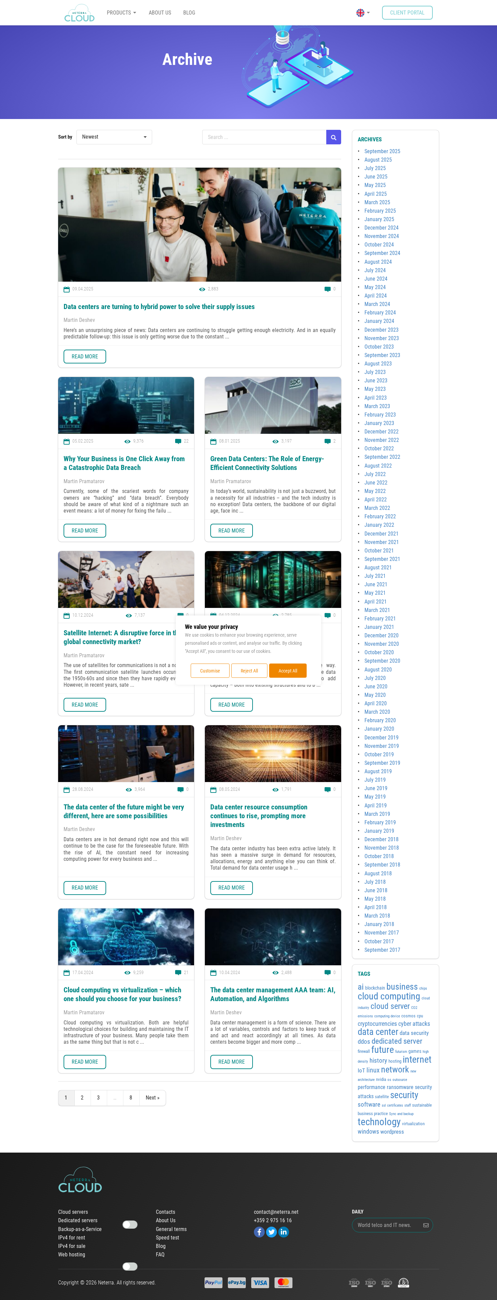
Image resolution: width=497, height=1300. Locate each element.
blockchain (375, 988)
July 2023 (375, 372)
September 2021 (382, 559)
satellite (382, 1096)
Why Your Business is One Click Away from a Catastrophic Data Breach (124, 463)
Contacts (165, 1212)
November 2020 (381, 644)
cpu (420, 1015)
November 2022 (381, 440)
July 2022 (375, 474)
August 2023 (378, 363)
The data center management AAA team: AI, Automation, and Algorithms (272, 994)
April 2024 (375, 295)
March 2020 (377, 712)
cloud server (390, 1006)
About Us (160, 12)
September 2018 (382, 864)
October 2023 (379, 347)
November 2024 (381, 236)
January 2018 (379, 924)
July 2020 (375, 678)
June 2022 (375, 482)
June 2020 (375, 686)
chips (423, 988)
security (404, 1095)
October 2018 (379, 856)
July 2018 (375, 882)
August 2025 (378, 160)
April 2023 (375, 398)
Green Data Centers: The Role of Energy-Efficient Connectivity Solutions (267, 463)
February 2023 (380, 414)
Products (119, 12)
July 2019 (375, 780)
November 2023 (381, 338)
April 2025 (375, 194)
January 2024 (379, 321)
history (378, 1060)
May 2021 (375, 593)
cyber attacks (414, 1023)
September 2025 (382, 151)
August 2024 (378, 262)
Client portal (407, 12)
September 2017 (382, 950)
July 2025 (375, 168)
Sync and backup (401, 1114)
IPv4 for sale (72, 1246)
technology (379, 1122)
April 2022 (375, 499)
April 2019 (375, 805)
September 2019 (382, 763)
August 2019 (378, 771)
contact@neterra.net (276, 1212)
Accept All (288, 670)
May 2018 (375, 899)
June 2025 (375, 176)
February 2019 (380, 822)
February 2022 (380, 516)
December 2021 (381, 533)
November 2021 (381, 542)
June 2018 (375, 890)
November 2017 (381, 932)
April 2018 (375, 907)
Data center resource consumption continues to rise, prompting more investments (258, 816)
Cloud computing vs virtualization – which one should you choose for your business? (122, 994)
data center (378, 1031)
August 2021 (378, 567)
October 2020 (379, 652)
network (395, 1069)
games (414, 1051)
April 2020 (375, 703)
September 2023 (382, 355)
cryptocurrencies (377, 1023)
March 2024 (377, 304)
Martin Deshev (79, 320)
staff (407, 1105)
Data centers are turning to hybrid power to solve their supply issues (160, 307)
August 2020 (378, 669)
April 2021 (375, 601)
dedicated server (397, 1041)
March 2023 (377, 406)
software (369, 1104)
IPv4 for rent (71, 1237)
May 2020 (375, 695)
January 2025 (379, 219)
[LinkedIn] (283, 1231)
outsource (400, 1080)
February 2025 (380, 211)
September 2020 (382, 661)
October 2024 (379, 244)
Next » (153, 1097)
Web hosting (71, 1254)
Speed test (167, 1237)
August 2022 (378, 466)
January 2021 (379, 627)
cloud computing (389, 996)
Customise (210, 670)
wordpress (392, 1131)
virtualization (413, 1123)
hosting (394, 1061)
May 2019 (375, 797)
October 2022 (379, 448)
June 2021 (375, 584)
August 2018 (378, 873)
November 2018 (381, 848)
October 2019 (379, 754)
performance (371, 1087)
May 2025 (375, 185)
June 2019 (375, 788)
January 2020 (379, 729)
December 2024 (381, 227)
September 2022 (382, 457)
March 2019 (377, 814)
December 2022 (381, 431)
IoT (361, 1070)
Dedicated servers (77, 1220)
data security (414, 1033)
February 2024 (380, 312)
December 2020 (381, 635)
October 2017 (379, 941)
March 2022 (377, 508)
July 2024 (375, 270)
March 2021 (377, 610)
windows (368, 1131)
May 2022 (375, 491)
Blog (189, 12)
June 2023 (375, 380)
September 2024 (382, 253)
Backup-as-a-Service (80, 1229)
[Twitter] (271, 1231)
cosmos (408, 1015)
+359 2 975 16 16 (273, 1220)
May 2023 (375, 389)
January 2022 (379, 525)
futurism (401, 1051)
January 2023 (379, 423)
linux (373, 1070)
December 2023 (381, 330)
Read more (85, 356)
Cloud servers (73, 1212)
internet (417, 1059)
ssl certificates (392, 1105)
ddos (364, 1041)
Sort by (65, 137)
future (382, 1049)
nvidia (381, 1079)
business (402, 987)
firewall (364, 1051)
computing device (387, 1016)
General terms (171, 1229)
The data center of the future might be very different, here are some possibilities (124, 811)
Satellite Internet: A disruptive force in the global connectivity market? (123, 637)
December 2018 (381, 839)
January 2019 (379, 831)
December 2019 (381, 737)
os (389, 1080)
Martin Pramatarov (84, 481)
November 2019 (381, 746)
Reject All (249, 670)
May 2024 (375, 287)
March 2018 (377, 916)
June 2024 (375, 279)
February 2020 (380, 720)
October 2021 (379, 550)
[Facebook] (259, 1231)
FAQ (160, 1254)
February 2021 (380, 618)
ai (361, 987)
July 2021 (375, 576)
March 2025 (377, 202)
